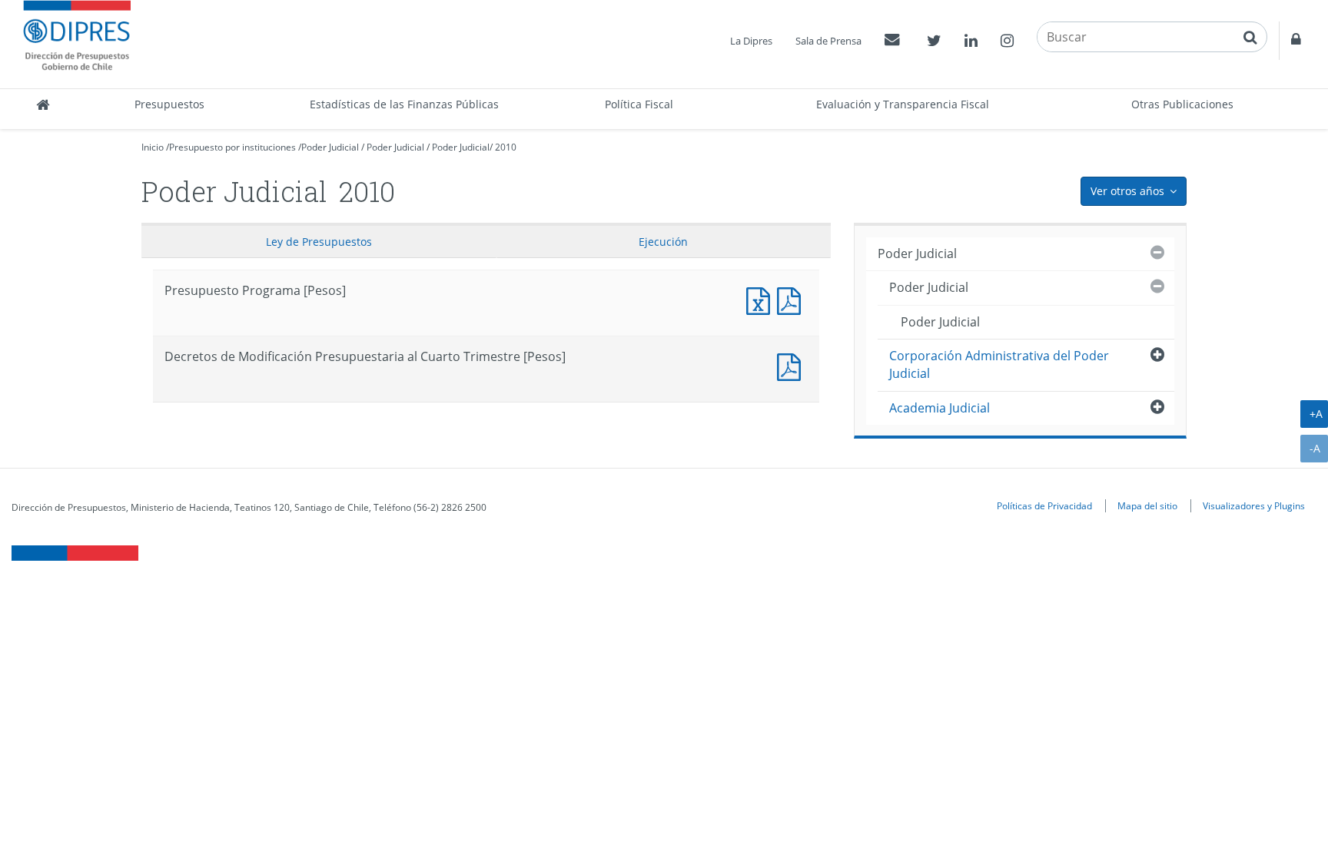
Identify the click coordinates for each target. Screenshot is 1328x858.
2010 (505, 147)
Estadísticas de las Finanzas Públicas (404, 104)
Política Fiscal (639, 104)
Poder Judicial (330, 147)
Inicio (152, 147)
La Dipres (751, 41)
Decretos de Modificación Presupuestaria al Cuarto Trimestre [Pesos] (792, 365)
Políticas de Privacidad (1044, 505)
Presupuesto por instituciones (232, 147)
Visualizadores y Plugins (1254, 505)
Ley (319, 241)
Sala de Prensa (828, 41)
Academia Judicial (939, 407)
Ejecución (663, 241)
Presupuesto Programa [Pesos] (761, 299)
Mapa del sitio (1147, 505)
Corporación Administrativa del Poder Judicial (999, 364)
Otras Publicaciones (1182, 104)
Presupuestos (169, 104)
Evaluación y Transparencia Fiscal (902, 104)
